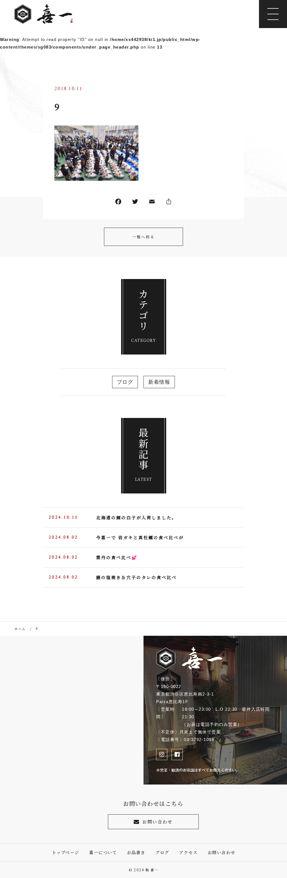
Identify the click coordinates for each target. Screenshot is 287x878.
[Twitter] (135, 203)
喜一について (103, 852)
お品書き (136, 852)
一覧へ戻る (143, 236)
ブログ (125, 382)
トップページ (65, 852)
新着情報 (159, 382)
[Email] (152, 203)
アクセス (188, 852)
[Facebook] (118, 203)
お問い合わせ (157, 821)
